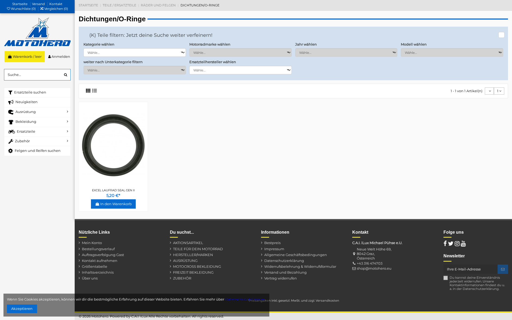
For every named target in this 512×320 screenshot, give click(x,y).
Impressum (274, 249)
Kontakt (55, 4)
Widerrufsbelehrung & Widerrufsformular (300, 266)
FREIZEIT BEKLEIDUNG (193, 272)
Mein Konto (92, 243)
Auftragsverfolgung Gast (103, 255)
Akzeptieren (22, 308)
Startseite (20, 4)
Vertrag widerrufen (280, 278)
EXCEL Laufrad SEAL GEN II (113, 190)
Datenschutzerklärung (284, 260)
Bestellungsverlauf (98, 249)
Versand (39, 4)
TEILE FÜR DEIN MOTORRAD (198, 249)
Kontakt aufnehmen (99, 260)
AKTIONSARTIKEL (188, 243)
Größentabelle (94, 266)
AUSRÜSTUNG (185, 260)
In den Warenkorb (116, 204)
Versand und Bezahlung (285, 272)
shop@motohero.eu (374, 268)
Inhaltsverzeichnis (98, 272)
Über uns (90, 278)
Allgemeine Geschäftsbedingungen (295, 255)
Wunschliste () (23, 9)
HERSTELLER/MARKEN (193, 255)
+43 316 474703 (369, 263)
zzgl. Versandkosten (323, 300)
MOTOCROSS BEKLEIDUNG (197, 266)
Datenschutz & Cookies (245, 299)
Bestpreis (272, 243)
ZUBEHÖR (182, 278)
